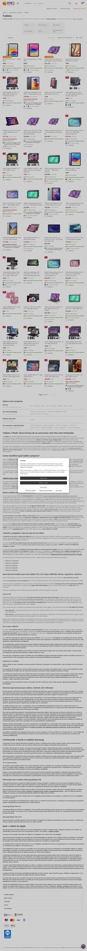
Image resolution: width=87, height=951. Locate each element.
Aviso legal (59, 490)
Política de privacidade (45, 490)
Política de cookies (30, 490)
